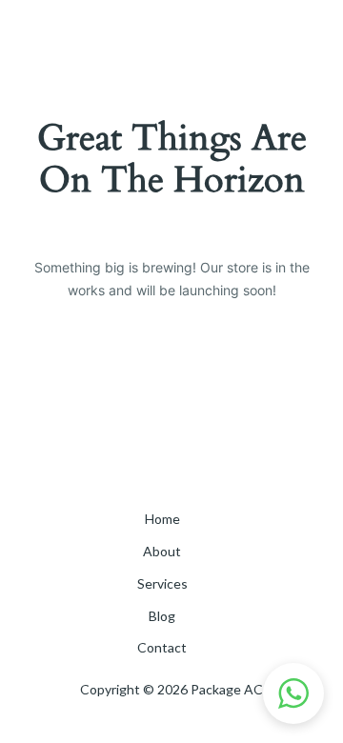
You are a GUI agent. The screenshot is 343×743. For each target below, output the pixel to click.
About (162, 551)
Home (162, 519)
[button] (293, 693)
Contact (162, 647)
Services (162, 583)
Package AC (91, 37)
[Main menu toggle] (300, 38)
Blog (162, 616)
